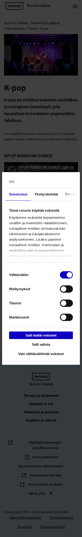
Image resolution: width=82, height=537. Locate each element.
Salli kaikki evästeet (41, 335)
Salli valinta (41, 344)
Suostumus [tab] (18, 194)
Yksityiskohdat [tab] (46, 194)
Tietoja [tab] (70, 194)
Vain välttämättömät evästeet (41, 354)
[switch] (66, 288)
